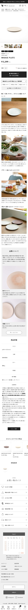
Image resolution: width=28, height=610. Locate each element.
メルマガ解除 (4, 569)
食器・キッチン (8, 9)
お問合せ (14, 592)
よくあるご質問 (4, 579)
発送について (6, 84)
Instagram (11, 597)
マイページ (3, 563)
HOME (2, 9)
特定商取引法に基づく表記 (7, 574)
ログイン (14, 587)
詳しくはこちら (14, 332)
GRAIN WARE (15, 10)
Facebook (20, 597)
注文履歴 (3, 566)
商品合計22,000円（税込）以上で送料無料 (12, 81)
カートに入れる (14, 74)
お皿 (13, 9)
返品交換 (17, 563)
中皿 (16, 9)
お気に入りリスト (18, 566)
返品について (22, 84)
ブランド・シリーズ (8, 10)
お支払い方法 (14, 84)
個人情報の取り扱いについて (8, 576)
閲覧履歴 (17, 569)
